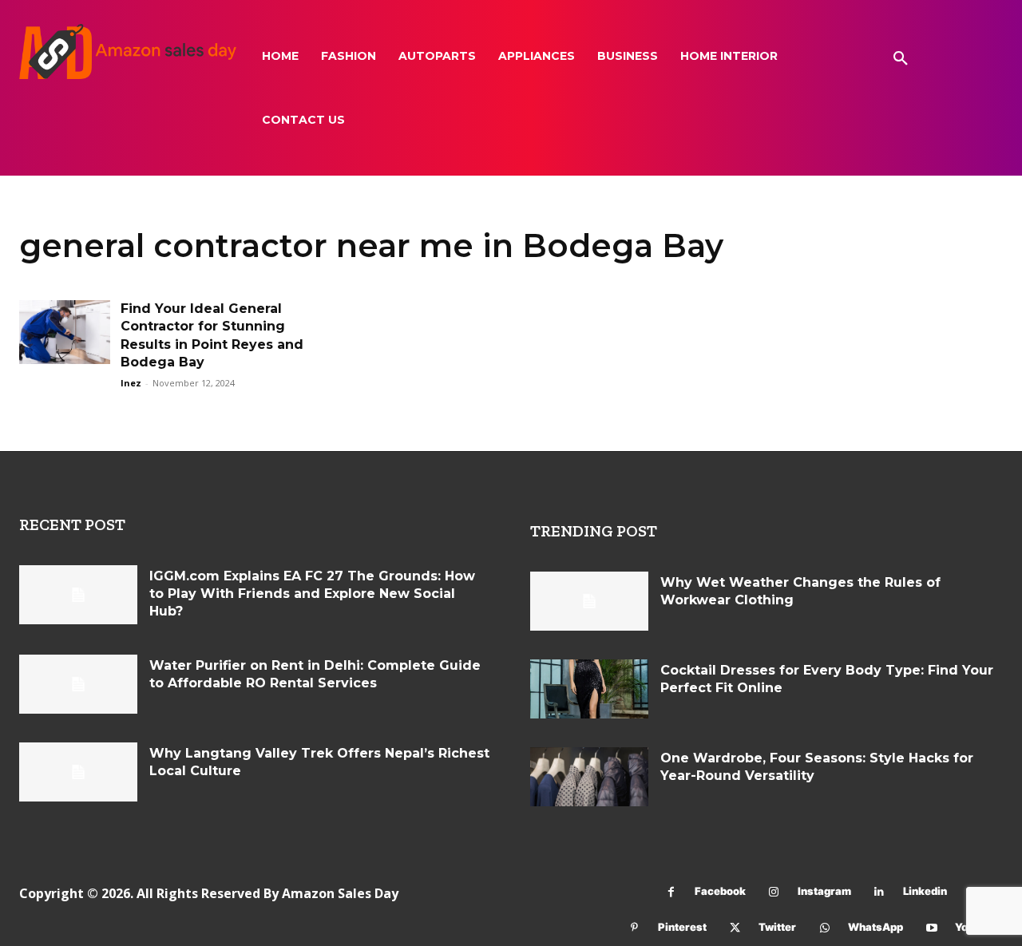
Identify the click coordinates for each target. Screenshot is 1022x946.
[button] (900, 59)
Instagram (824, 891)
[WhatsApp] (824, 928)
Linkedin (925, 891)
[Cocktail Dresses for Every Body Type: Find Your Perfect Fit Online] (589, 688)
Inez (131, 383)
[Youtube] (931, 928)
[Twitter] (735, 928)
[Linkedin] (879, 892)
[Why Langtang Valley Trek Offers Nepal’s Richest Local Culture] (78, 772)
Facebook (720, 891)
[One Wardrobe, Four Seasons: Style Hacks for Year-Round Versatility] (589, 776)
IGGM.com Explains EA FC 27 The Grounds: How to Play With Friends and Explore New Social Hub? (312, 593)
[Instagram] (774, 892)
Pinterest (682, 926)
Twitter (777, 926)
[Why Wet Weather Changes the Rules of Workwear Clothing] (589, 601)
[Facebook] (671, 892)
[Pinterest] (634, 928)
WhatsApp (875, 926)
